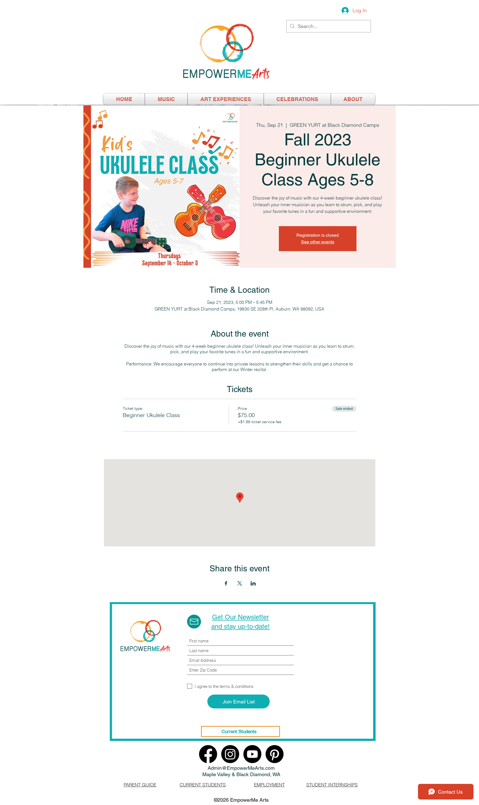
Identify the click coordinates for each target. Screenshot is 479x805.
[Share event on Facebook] (226, 583)
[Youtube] (252, 754)
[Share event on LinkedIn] (253, 583)
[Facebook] (208, 754)
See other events (317, 241)
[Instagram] (230, 754)
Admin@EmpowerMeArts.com (241, 768)
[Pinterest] (275, 754)
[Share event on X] (239, 583)
